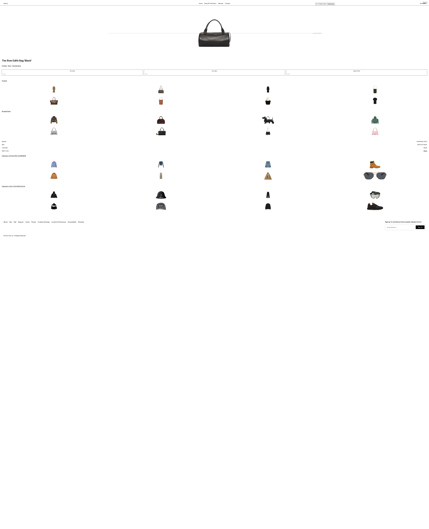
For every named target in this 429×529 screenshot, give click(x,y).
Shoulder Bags (16, 66)
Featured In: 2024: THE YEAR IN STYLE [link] (13, 186)
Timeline (227, 3)
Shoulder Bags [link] (6, 111)
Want (425, 3)
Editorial (220, 3)
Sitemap (81, 222)
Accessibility (72, 222)
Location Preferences (58, 222)
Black (425, 151)
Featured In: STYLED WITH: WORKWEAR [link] (14, 156)
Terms (27, 222)
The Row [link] (4, 81)
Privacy (33, 222)
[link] (54, 89)
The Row (4, 66)
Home (201, 3)
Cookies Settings (44, 222)
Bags (9, 66)
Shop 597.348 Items (210, 3)
